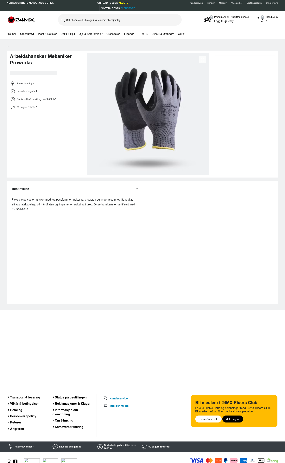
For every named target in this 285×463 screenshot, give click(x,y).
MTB (145, 34)
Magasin (223, 2)
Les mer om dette (208, 419)
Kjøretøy (211, 2)
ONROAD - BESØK (112, 2)
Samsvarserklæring (69, 426)
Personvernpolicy (22, 416)
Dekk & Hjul (68, 34)
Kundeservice (196, 2)
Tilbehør (129, 34)
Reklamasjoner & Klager (72, 403)
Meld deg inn (233, 419)
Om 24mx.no (272, 2)
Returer (15, 422)
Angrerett (16, 428)
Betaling (15, 410)
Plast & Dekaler (47, 34)
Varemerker (236, 2)
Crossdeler (113, 34)
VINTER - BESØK (118, 8)
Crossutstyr (27, 34)
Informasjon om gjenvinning (65, 412)
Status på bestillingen (70, 397)
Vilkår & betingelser (24, 403)
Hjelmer (11, 34)
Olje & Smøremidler (91, 34)
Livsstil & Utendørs (162, 34)
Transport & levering (24, 397)
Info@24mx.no (119, 406)
